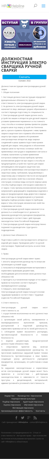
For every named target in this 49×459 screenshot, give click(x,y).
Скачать (24, 77)
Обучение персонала (33, 405)
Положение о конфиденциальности (16, 432)
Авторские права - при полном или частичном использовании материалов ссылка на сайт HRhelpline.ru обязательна (23, 438)
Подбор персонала (11, 402)
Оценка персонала (12, 405)
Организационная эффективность (17, 411)
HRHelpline (23, 422)
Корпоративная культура (23, 398)
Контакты (40, 411)
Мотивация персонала (23, 408)
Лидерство (9, 396)
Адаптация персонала (33, 402)
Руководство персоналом (30, 396)
